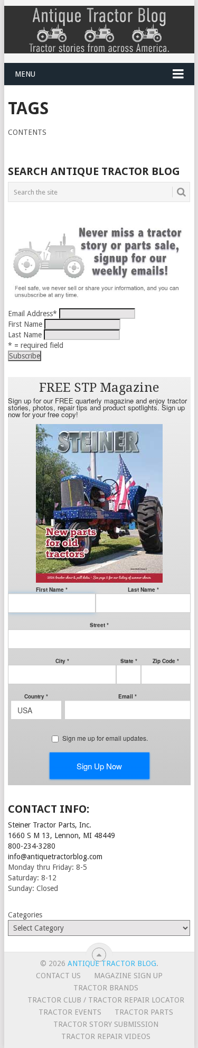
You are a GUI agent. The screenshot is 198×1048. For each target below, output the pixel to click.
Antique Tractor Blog (112, 963)
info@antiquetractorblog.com (55, 856)
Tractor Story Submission (105, 1024)
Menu (25, 74)
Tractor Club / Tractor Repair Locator (105, 1000)
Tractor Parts (144, 1012)
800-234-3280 (31, 846)
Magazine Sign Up (128, 975)
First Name (25, 324)
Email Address (32, 313)
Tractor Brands (105, 987)
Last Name (25, 334)
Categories (25, 915)
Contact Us (58, 975)
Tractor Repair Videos (105, 1036)
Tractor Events (70, 1012)
